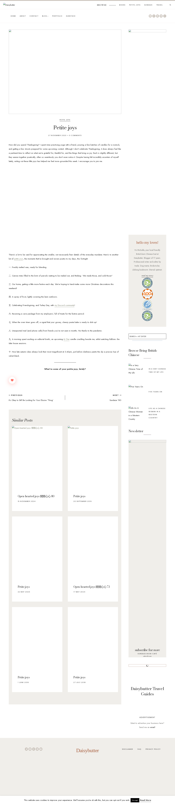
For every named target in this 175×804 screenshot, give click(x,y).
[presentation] (37, 457)
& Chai (66, 339)
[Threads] (153, 16)
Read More (145, 800)
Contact (34, 16)
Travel (159, 5)
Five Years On (155, 392)
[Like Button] (12, 380)
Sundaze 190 (115, 398)
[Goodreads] (164, 16)
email (152, 727)
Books (122, 5)
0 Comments (75, 135)
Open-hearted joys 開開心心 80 (36, 496)
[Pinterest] (157, 16)
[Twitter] (26, 749)
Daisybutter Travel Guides (147, 691)
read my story (147, 275)
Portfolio (57, 16)
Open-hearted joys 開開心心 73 (91, 587)
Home (13, 16)
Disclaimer (127, 749)
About (23, 16)
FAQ (139, 749)
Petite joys (79, 496)
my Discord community (65, 305)
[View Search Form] (170, 4)
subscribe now (147, 656)
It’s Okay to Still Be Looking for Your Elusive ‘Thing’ (31, 398)
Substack (70, 16)
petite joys (18, 258)
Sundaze (148, 5)
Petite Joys (134, 5)
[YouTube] (161, 16)
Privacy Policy (153, 749)
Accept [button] (135, 800)
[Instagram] (150, 16)
